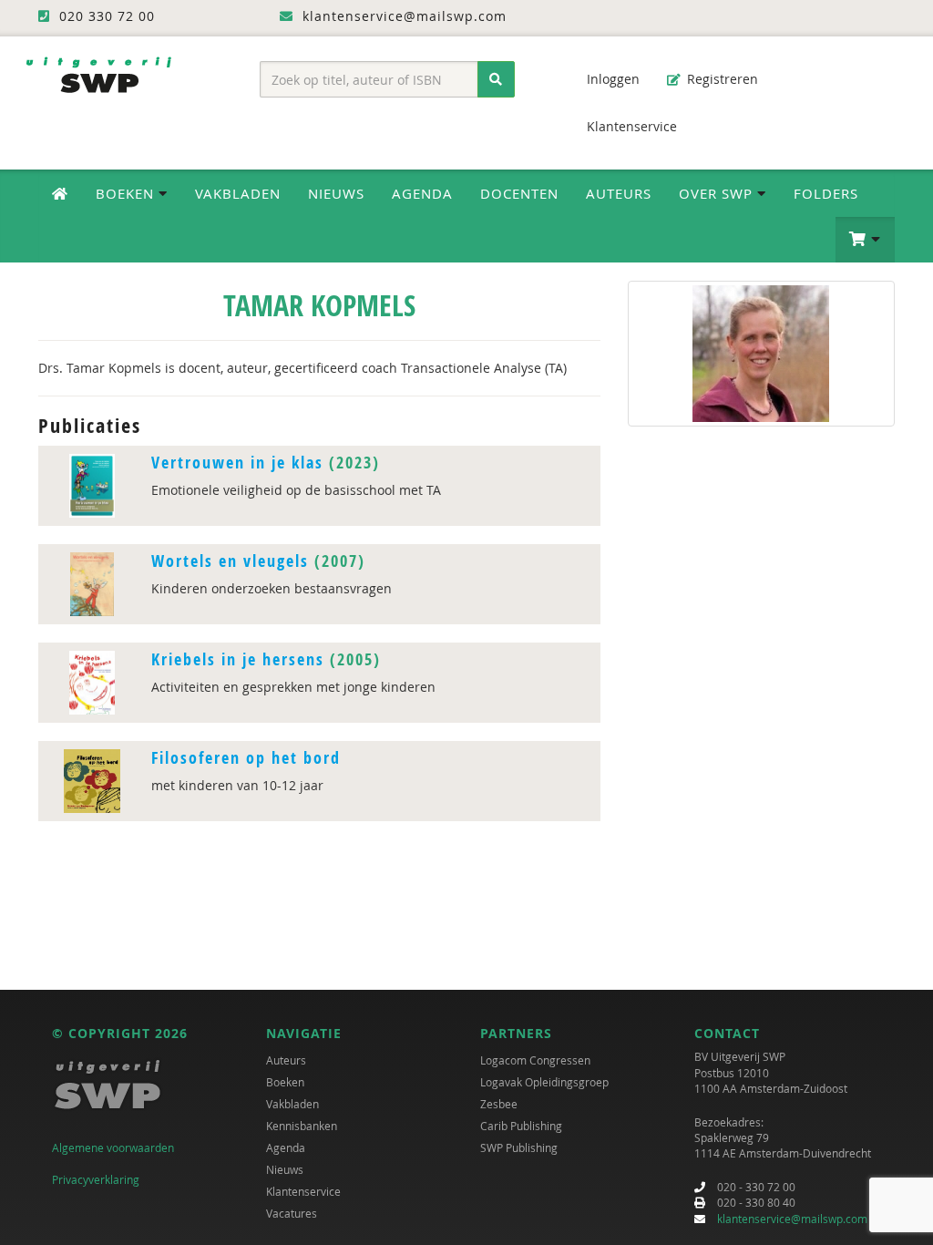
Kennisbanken (301, 1125)
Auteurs (618, 193)
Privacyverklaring (95, 1179)
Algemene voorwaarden (113, 1147)
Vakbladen (238, 193)
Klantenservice (630, 126)
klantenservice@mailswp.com (792, 1218)
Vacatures (291, 1213)
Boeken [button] (127, 193)
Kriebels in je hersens (237, 659)
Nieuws (336, 193)
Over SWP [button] (718, 193)
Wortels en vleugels (230, 561)
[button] (865, 239)
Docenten (519, 193)
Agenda (422, 193)
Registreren (720, 78)
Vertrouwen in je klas (237, 462)
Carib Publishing (521, 1125)
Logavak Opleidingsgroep (544, 1082)
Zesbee (499, 1103)
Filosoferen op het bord (246, 757)
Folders (826, 193)
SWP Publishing (519, 1147)
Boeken (285, 1082)
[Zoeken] (496, 79)
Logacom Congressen (535, 1060)
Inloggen (611, 78)
